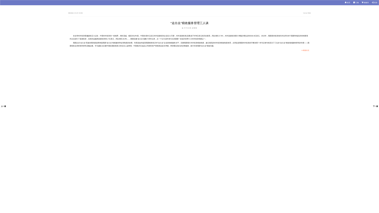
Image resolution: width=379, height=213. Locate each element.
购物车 (366, 3)
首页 (348, 3)
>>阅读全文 (305, 50)
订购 (357, 3)
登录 (375, 3)
